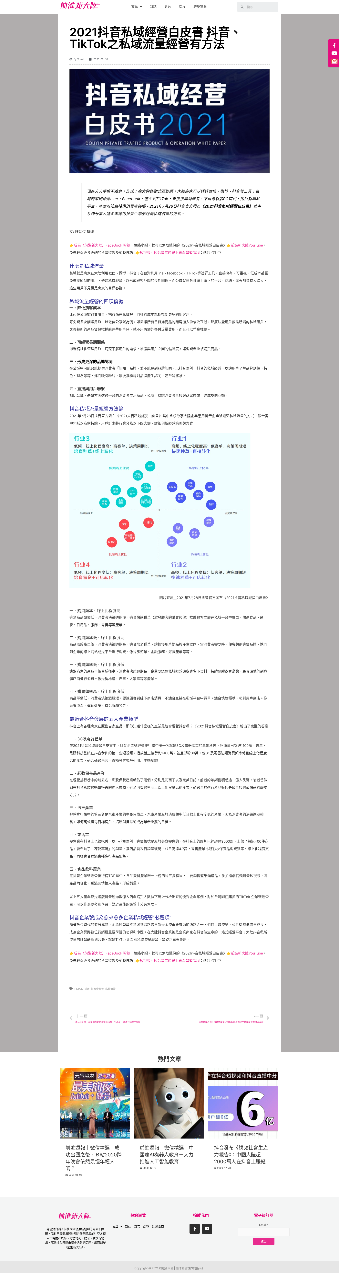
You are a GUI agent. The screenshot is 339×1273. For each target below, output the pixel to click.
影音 (167, 6)
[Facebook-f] (195, 1229)
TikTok (78, 988)
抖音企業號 (97, 988)
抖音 (86, 988)
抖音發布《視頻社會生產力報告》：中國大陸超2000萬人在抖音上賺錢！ (242, 1154)
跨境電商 (200, 6)
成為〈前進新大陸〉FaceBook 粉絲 (102, 245)
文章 (134, 6)
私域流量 (110, 988)
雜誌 (153, 6)
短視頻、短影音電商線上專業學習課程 (170, 253)
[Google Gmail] (334, 61)
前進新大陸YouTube (247, 245)
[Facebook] (334, 45)
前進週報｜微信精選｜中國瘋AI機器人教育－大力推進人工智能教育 (167, 1154)
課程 (182, 6)
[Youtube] (207, 1229)
